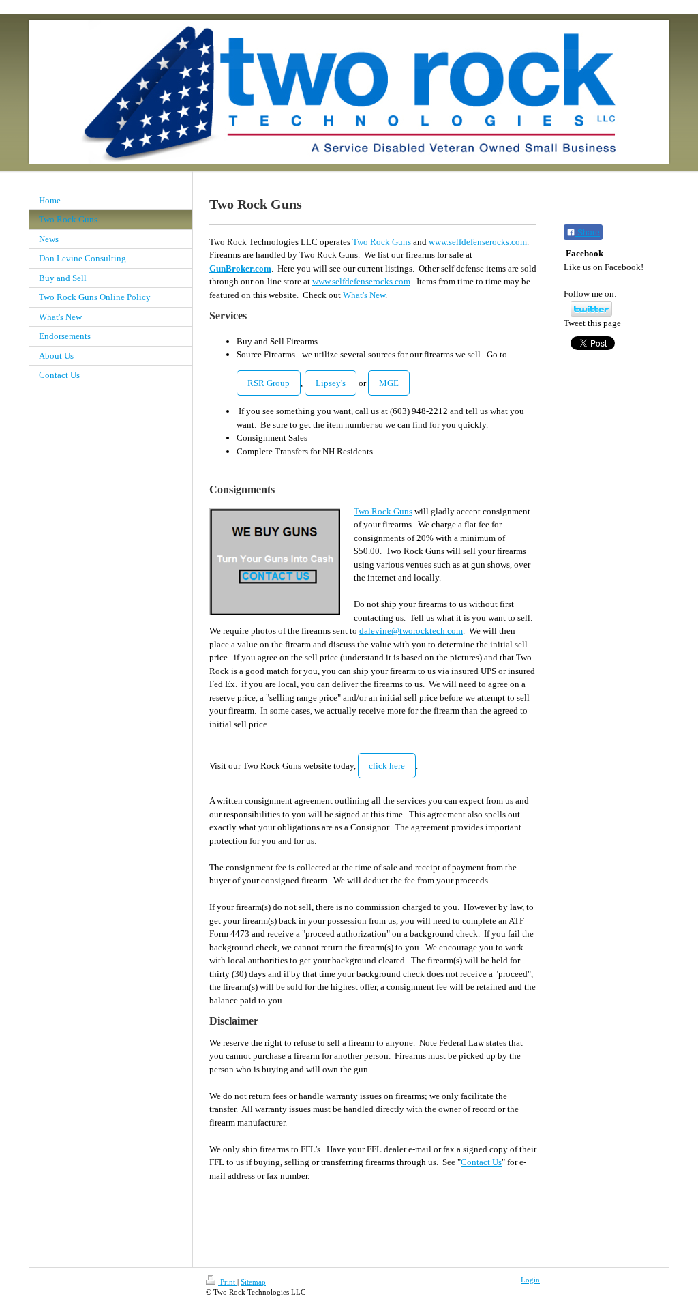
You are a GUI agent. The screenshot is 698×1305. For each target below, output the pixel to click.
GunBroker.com (240, 268)
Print (227, 1282)
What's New (364, 295)
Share (587, 232)
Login (530, 1280)
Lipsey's (331, 383)
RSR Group (268, 383)
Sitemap (253, 1282)
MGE (389, 383)
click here (387, 766)
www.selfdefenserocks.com (478, 242)
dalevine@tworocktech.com (411, 631)
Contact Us (481, 1162)
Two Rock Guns (381, 242)
